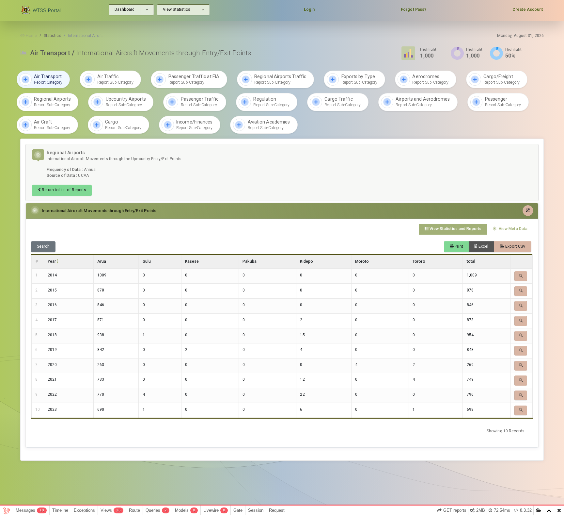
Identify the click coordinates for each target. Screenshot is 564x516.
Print (458, 246)
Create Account (527, 9)
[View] (520, 276)
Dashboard (125, 9)
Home (31, 35)
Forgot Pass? (413, 9)
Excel (483, 246)
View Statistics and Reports (455, 228)
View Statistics (177, 9)
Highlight (428, 49)
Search (43, 246)
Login (309, 9)
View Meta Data (513, 228)
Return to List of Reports (63, 190)
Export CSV (514, 246)
